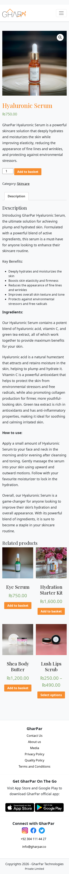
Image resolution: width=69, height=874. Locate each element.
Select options (51, 695)
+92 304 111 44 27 (33, 839)
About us (34, 742)
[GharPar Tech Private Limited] (14, 13)
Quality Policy (34, 760)
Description (16, 196)
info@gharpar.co (34, 847)
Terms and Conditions (34, 766)
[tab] (16, 196)
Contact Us (35, 736)
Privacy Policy (34, 754)
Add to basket (27, 172)
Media (34, 748)
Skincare (23, 184)
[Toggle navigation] (61, 13)
